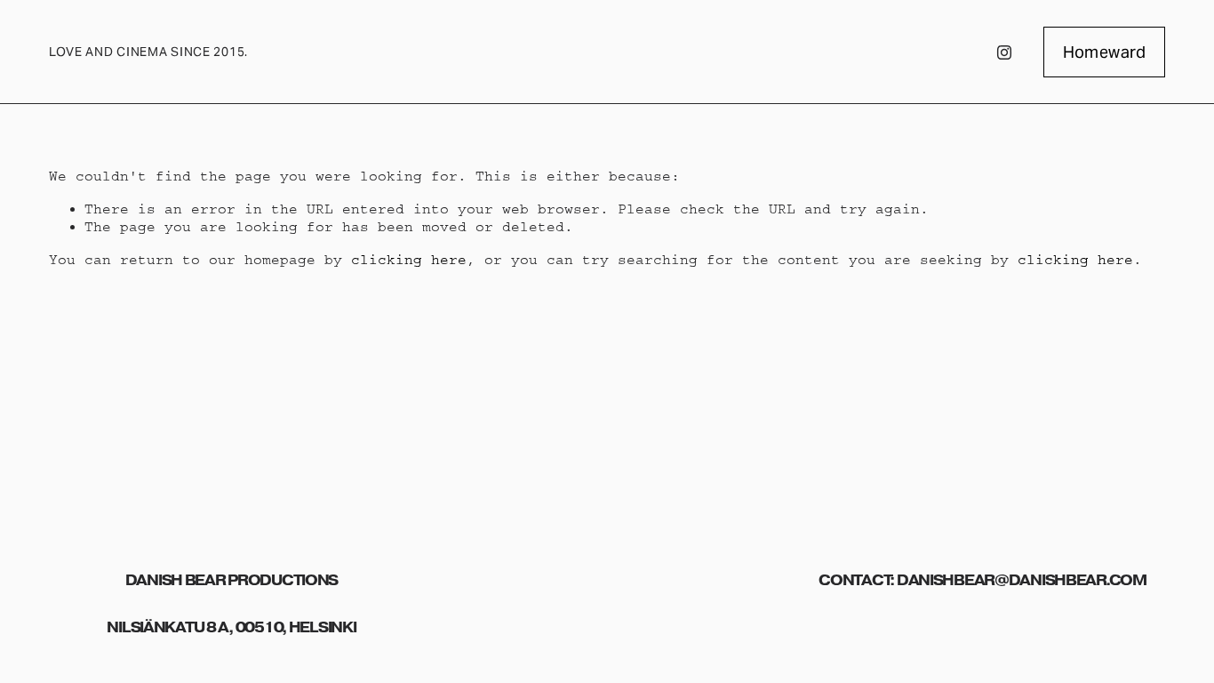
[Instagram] (1004, 52)
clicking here (409, 260)
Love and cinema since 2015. (148, 52)
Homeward (1104, 52)
